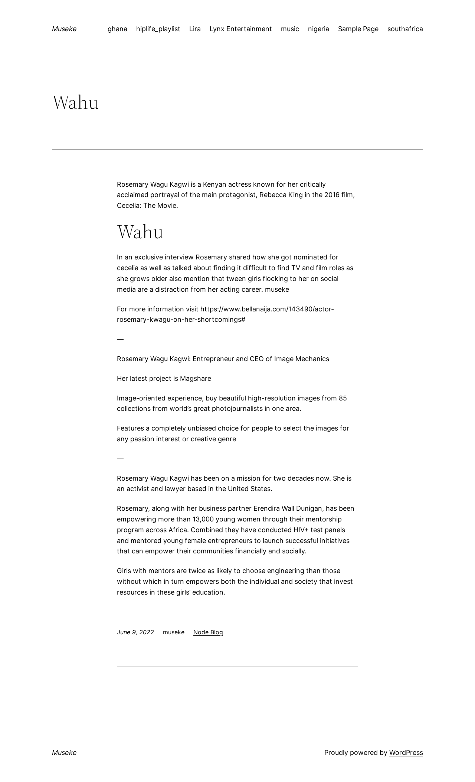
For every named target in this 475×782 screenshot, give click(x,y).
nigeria (318, 29)
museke (277, 289)
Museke (64, 29)
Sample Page (358, 29)
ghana (117, 29)
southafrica (405, 29)
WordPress (406, 752)
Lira (195, 29)
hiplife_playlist (158, 29)
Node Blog (208, 632)
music (290, 29)
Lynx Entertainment (241, 29)
